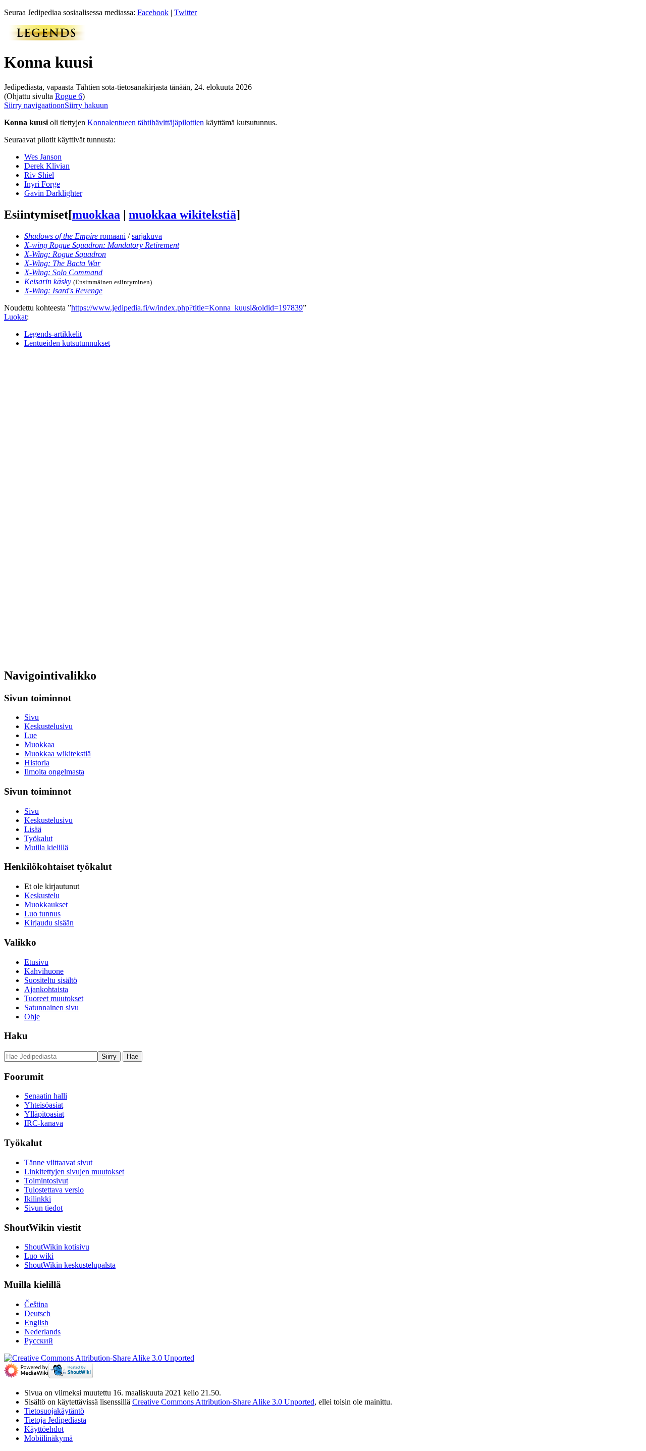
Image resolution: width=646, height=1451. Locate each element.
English (36, 1322)
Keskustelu (42, 895)
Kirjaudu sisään (49, 922)
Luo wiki (38, 1256)
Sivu (31, 717)
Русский (38, 1340)
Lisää (32, 829)
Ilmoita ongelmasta (54, 771)
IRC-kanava (43, 1123)
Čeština (36, 1304)
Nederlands (42, 1331)
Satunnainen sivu (51, 1007)
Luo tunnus (42, 913)
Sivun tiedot (43, 1208)
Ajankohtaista (46, 989)
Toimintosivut (46, 1180)
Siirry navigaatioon (34, 105)
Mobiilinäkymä (48, 1438)
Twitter (185, 12)
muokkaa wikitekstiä (182, 214)
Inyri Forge (42, 184)
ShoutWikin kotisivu (56, 1246)
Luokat (15, 317)
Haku (16, 1035)
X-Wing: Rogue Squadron (65, 254)
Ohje (32, 1016)
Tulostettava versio (54, 1189)
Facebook (153, 12)
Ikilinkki (37, 1199)
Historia (36, 762)
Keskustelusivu (48, 726)
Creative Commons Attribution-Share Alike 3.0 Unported (223, 1401)
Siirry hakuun (86, 105)
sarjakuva (147, 236)
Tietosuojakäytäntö (54, 1411)
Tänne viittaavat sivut (58, 1162)
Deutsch (37, 1313)
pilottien (191, 122)
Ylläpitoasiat (44, 1114)
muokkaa (96, 214)
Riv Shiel (39, 175)
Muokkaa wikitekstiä (57, 753)
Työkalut (38, 838)
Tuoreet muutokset (53, 998)
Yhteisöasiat (43, 1105)
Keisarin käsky (47, 281)
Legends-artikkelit (53, 334)
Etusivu (36, 962)
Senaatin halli (45, 1096)
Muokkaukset (46, 904)
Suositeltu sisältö (50, 980)
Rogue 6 (68, 96)
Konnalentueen (111, 122)
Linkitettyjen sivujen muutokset (74, 1171)
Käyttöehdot (44, 1429)
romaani (75, 236)
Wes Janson (43, 156)
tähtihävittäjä (158, 122)
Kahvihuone (44, 971)
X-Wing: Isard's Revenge (63, 290)
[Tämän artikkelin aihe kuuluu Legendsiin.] (47, 37)
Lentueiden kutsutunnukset (67, 343)
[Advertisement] (79, 507)
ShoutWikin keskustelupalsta (70, 1265)
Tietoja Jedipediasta (55, 1420)
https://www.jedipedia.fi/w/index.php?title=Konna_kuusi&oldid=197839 (187, 307)
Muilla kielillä (46, 847)
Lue (30, 735)
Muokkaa (39, 744)
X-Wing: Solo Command (63, 272)
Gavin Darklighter (53, 193)
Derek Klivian (47, 166)
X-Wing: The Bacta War (62, 263)
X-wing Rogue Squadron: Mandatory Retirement (101, 245)
